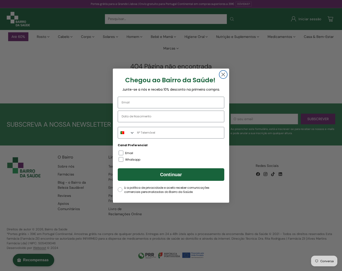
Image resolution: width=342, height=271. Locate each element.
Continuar (171, 174)
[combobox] (126, 132)
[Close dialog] (223, 74)
